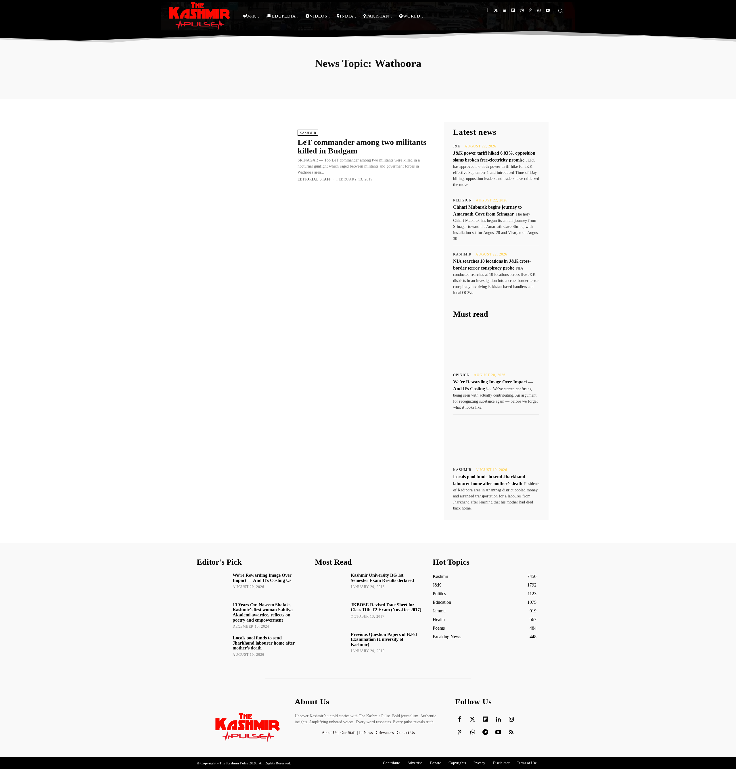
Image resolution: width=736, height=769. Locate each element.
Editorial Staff (314, 179)
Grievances (385, 732)
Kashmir (308, 132)
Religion (462, 200)
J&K (457, 146)
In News (366, 732)
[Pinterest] (530, 10)
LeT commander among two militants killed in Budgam (362, 146)
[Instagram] (522, 10)
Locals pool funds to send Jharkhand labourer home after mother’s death (264, 642)
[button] (560, 10)
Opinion (461, 375)
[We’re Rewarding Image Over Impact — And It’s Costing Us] (496, 345)
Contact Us (406, 732)
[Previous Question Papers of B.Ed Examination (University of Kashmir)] (331, 642)
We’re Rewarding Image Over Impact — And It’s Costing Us (262, 578)
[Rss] (511, 732)
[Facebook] (487, 10)
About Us (330, 732)
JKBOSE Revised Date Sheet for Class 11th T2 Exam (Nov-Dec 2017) (386, 607)
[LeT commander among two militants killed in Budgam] (244, 155)
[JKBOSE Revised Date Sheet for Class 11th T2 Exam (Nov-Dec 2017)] (331, 613)
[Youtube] (548, 10)
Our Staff (348, 732)
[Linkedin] (504, 10)
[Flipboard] (513, 10)
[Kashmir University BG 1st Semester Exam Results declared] (331, 583)
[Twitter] (496, 10)
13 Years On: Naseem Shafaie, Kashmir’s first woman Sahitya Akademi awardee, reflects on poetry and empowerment (263, 612)
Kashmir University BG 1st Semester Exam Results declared (382, 578)
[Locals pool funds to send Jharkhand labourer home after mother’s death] (496, 440)
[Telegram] (485, 732)
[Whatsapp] (539, 10)
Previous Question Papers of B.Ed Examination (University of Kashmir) (384, 639)
